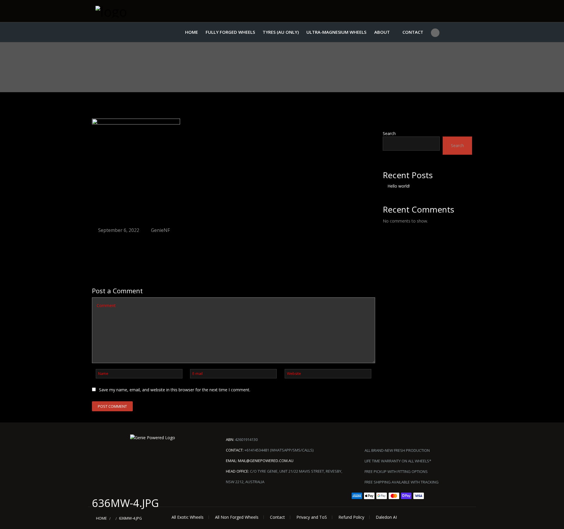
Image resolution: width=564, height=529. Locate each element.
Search (389, 133)
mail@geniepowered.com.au (265, 460)
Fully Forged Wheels (230, 32)
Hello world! (398, 186)
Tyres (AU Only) (281, 32)
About (382, 32)
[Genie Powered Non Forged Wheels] (124, 11)
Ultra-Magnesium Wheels (336, 32)
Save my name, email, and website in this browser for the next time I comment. (174, 389)
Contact (412, 32)
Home (191, 32)
